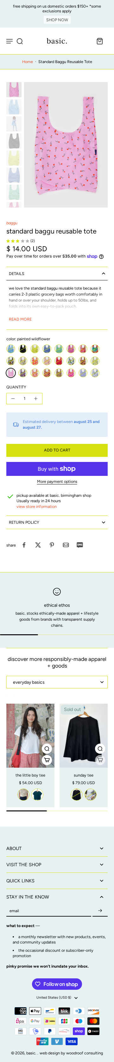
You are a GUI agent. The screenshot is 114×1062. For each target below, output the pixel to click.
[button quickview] (47, 749)
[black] (22, 348)
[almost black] (77, 795)
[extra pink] (70, 348)
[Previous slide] (10, 699)
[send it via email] (66, 545)
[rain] (95, 348)
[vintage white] (23, 795)
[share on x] (38, 545)
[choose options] (47, 760)
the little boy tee (30, 775)
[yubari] (34, 360)
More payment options (57, 482)
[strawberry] (46, 372)
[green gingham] (58, 348)
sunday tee (83, 775)
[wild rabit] (83, 360)
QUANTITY (16, 387)
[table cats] (70, 360)
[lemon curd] (34, 348)
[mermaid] (95, 372)
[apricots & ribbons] (46, 360)
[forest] (37, 795)
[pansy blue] (46, 348)
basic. (31, 1053)
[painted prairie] (95, 360)
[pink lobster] (70, 372)
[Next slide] (18, 699)
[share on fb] (24, 545)
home (27, 61)
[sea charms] (83, 372)
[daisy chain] (58, 372)
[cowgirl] (34, 372)
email (14, 910)
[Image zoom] (66, 145)
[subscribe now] (100, 911)
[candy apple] (58, 360)
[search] (20, 41)
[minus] (13, 398)
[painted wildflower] (10, 372)
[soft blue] (10, 348)
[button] (57, 450)
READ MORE (20, 319)
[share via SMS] (80, 545)
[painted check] (22, 372)
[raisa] (22, 360)
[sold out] (100, 760)
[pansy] (10, 360)
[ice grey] (91, 795)
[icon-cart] (99, 41)
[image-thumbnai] (14, 89)
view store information (36, 506)
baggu (11, 223)
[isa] (83, 348)
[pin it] (52, 545)
